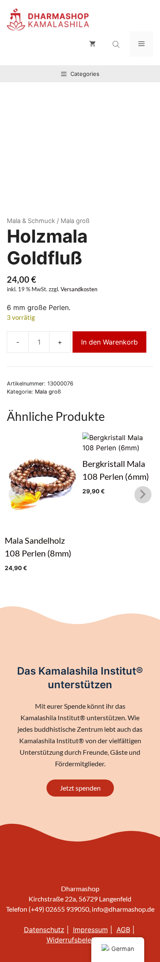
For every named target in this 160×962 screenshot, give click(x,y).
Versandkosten (79, 289)
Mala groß (48, 391)
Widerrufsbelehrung (78, 940)
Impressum (90, 929)
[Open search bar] (117, 44)
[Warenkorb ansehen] (92, 44)
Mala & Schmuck (31, 221)
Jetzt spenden (80, 788)
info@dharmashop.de (123, 909)
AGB (123, 929)
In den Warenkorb (109, 342)
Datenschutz (44, 929)
